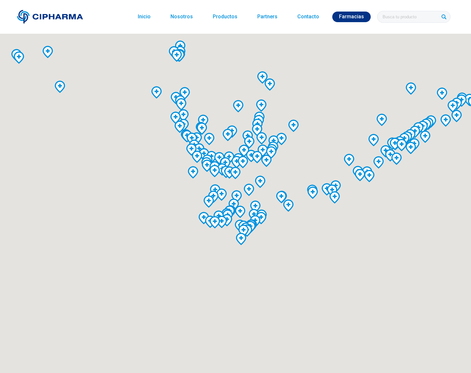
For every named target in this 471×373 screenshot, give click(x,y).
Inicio (144, 16)
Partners (267, 16)
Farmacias (351, 16)
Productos (225, 16)
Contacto (308, 16)
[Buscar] (444, 17)
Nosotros (181, 16)
